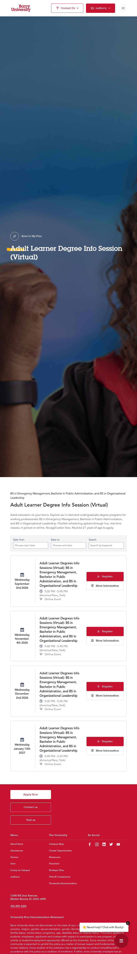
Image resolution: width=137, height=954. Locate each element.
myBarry (15, 876)
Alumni (14, 857)
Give (12, 863)
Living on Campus (20, 870)
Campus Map (56, 843)
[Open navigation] (123, 8)
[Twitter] (111, 844)
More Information (107, 585)
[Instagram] (97, 844)
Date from (18, 539)
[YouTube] (118, 844)
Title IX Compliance (59, 876)
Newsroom (54, 857)
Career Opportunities (60, 850)
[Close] (128, 923)
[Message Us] (121, 941)
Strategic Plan (56, 870)
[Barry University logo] (20, 8)
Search (93, 539)
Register (107, 576)
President (54, 863)
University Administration (63, 883)
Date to (55, 539)
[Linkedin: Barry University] (104, 844)
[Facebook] (90, 844)
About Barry (16, 843)
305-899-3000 (18, 906)
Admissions (16, 850)
